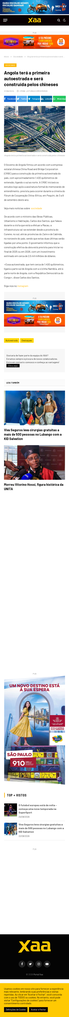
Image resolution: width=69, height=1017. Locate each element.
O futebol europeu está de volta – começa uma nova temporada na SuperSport (38, 809)
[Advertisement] (34, 886)
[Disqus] (34, 539)
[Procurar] (59, 20)
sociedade (36, 208)
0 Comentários (40, 91)
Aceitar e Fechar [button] (38, 1009)
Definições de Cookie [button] (16, 1009)
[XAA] (34, 20)
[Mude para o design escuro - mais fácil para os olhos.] (64, 20)
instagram (22, 285)
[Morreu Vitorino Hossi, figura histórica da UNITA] (34, 462)
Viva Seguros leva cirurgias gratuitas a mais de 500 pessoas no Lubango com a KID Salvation (33, 434)
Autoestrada (12, 340)
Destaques (27, 340)
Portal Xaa (38, 974)
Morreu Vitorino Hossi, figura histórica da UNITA (33, 487)
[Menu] (5, 20)
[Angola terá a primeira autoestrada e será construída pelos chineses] (34, 129)
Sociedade (10, 65)
